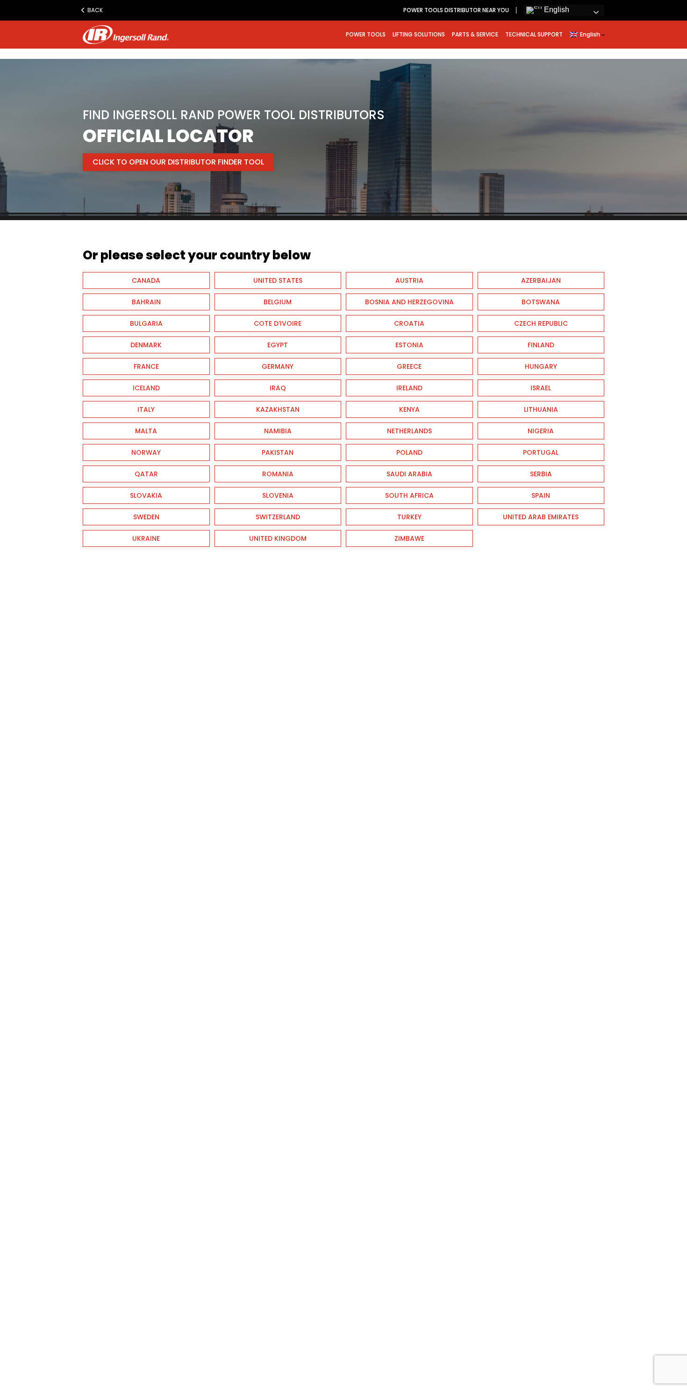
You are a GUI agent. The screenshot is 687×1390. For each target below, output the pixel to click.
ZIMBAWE (409, 538)
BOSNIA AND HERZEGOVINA (409, 302)
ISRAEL (540, 388)
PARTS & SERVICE (475, 34)
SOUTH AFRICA (409, 495)
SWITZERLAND (278, 517)
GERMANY (277, 366)
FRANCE (146, 366)
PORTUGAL (540, 452)
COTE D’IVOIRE (277, 323)
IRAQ (278, 388)
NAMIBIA (278, 431)
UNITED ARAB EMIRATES (541, 517)
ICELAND (146, 388)
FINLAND (541, 345)
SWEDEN (146, 517)
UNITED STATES (277, 280)
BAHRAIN (146, 302)
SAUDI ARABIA (409, 474)
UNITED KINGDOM (278, 538)
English (555, 10)
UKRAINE (146, 538)
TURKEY (409, 517)
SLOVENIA (277, 495)
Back (94, 10)
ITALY (146, 409)
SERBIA (541, 474)
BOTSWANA (541, 302)
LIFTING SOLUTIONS (419, 34)
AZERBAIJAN (541, 280)
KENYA (409, 409)
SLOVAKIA (146, 495)
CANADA (146, 280)
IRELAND (409, 388)
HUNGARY (541, 366)
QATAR (146, 474)
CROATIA (409, 323)
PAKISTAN (277, 452)
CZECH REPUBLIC (541, 323)
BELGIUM (278, 302)
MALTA (146, 431)
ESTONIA (409, 345)
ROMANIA (277, 474)
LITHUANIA (541, 409)
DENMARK (146, 345)
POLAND (409, 452)
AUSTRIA (409, 280)
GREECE (409, 366)
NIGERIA (541, 431)
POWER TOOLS (366, 34)
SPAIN (540, 495)
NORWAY (146, 452)
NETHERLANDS (409, 431)
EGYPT (277, 345)
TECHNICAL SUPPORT (534, 34)
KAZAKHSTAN (278, 409)
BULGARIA (146, 323)
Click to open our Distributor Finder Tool (178, 162)
